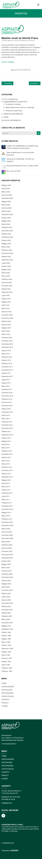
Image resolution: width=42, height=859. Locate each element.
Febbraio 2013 (7, 467)
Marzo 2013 (6, 464)
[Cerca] (38, 133)
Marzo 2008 (6, 541)
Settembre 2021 (7, 292)
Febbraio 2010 (7, 519)
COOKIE (5, 706)
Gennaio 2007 (7, 571)
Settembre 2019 (7, 347)
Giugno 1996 (6, 661)
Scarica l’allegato (8, 62)
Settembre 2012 (7, 477)
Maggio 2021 (6, 302)
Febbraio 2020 (7, 337)
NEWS (6, 117)
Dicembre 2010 (7, 506)
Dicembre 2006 (7, 574)
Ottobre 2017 (6, 373)
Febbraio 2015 (7, 422)
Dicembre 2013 (7, 454)
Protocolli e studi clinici (14, 110)
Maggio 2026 (6, 185)
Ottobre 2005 (6, 593)
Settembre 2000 (7, 629)
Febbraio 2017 (7, 389)
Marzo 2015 (6, 418)
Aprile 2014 (6, 444)
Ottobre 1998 (6, 645)
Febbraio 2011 (7, 503)
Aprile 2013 (6, 460)
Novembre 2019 (7, 344)
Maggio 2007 (6, 564)
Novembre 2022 (7, 253)
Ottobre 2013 (6, 457)
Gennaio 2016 (7, 402)
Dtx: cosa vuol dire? (13, 171)
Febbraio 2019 (7, 357)
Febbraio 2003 (7, 616)
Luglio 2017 (6, 379)
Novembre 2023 (7, 230)
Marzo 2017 (6, 386)
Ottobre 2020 (6, 321)
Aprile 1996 (6, 665)
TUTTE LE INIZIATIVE (10, 99)
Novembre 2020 (7, 318)
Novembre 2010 (7, 509)
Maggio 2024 (6, 221)
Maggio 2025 (6, 201)
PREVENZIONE (7, 693)
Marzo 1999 (6, 642)
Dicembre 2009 (7, 522)
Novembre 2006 (7, 577)
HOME (4, 683)
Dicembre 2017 (7, 366)
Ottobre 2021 (6, 289)
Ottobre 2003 (6, 613)
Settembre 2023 (7, 237)
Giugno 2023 (6, 240)
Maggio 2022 (6, 269)
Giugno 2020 (6, 324)
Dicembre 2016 (7, 392)
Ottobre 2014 (6, 431)
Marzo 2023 (6, 247)
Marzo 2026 (6, 192)
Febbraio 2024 (7, 227)
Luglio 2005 (6, 596)
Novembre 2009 (7, 525)
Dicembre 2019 (7, 341)
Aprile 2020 (6, 331)
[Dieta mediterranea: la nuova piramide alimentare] (4, 153)
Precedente (8, 83)
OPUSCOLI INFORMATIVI (11, 120)
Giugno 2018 (6, 360)
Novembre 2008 (7, 538)
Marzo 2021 (6, 308)
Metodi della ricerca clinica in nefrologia (20, 107)
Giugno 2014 (6, 438)
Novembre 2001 (7, 622)
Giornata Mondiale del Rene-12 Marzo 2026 (22, 165)
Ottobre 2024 (6, 211)
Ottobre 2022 (6, 256)
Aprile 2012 (6, 483)
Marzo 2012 (6, 486)
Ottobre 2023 (6, 234)
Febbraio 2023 (7, 250)
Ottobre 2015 (6, 409)
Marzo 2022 (6, 276)
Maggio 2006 (6, 584)
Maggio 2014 (6, 441)
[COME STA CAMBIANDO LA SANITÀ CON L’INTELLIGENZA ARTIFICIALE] (4, 147)
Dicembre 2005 (7, 590)
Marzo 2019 (6, 354)
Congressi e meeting (13, 104)
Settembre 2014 (7, 434)
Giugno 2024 (6, 217)
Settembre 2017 (7, 376)
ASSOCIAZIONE (8, 686)
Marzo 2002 (6, 619)
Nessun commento (28, 40)
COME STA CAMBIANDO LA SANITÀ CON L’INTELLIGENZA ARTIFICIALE (22, 147)
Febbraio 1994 (7, 671)
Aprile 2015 (6, 415)
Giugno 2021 (6, 298)
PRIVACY (5, 703)
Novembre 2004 (7, 603)
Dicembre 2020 (7, 315)
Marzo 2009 (6, 528)
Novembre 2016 (7, 396)
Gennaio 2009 (7, 532)
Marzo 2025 (6, 204)
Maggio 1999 (6, 639)
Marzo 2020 (6, 334)
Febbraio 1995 (7, 668)
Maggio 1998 (6, 652)
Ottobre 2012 (6, 473)
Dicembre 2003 (7, 609)
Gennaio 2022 (7, 282)
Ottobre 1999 (6, 632)
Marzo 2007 (6, 567)
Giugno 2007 (6, 561)
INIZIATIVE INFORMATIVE (21, 70)
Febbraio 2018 (7, 363)
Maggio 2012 (6, 480)
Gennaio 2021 (7, 311)
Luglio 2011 (6, 496)
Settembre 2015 (7, 412)
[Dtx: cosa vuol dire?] (4, 172)
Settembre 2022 (7, 260)
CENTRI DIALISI (8, 696)
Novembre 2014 (7, 428)
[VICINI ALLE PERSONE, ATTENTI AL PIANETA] (4, 160)
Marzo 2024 (6, 224)
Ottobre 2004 (6, 606)
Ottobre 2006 (6, 580)
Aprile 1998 (6, 655)
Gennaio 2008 (7, 548)
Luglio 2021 (6, 295)
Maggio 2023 (6, 243)
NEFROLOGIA (7, 690)
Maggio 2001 (6, 626)
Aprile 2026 (6, 188)
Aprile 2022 (6, 273)
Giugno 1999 (6, 635)
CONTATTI (5, 699)
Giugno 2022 (6, 266)
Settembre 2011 (7, 493)
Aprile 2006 (6, 587)
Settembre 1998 (7, 648)
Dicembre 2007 (7, 551)
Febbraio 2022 (7, 279)
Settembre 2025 (7, 198)
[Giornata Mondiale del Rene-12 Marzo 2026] (4, 166)
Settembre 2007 (7, 558)
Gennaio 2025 (7, 208)
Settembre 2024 (7, 214)
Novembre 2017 (7, 370)
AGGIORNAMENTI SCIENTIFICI (15, 102)
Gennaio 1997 (7, 658)
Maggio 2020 (6, 328)
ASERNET (15, 850)
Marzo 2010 (6, 515)
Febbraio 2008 (7, 545)
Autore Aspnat (8, 40)
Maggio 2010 (6, 512)
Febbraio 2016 (7, 399)
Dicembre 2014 (7, 425)
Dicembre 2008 (7, 535)
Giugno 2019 (6, 350)
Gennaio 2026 (7, 195)
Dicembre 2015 (7, 405)
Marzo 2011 (6, 499)
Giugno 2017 (6, 383)
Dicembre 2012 (7, 470)
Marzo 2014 (6, 447)
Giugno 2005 (6, 600)
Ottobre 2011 (6, 490)
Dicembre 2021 (7, 285)
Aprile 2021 (6, 305)
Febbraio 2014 (7, 451)
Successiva (34, 83)
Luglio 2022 (6, 263)
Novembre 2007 (7, 554)
